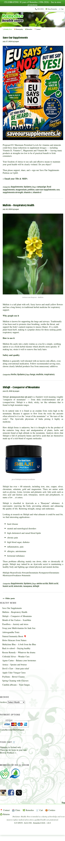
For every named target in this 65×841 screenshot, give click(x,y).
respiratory (49, 374)
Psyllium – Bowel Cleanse (13, 676)
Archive (3, 702)
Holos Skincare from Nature (14, 640)
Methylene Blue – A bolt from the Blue (19, 644)
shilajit (36, 586)
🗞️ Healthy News (7, 29)
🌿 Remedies (28, 29)
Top (63, 802)
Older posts (9, 598)
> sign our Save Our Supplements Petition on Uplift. (31, 171)
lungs (32, 374)
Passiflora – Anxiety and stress (15, 624)
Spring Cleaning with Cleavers (15, 680)
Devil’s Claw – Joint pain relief (15, 668)
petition (31, 189)
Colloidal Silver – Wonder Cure (15, 656)
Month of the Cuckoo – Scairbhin (16, 620)
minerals (18, 586)
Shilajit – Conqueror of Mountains (17, 616)
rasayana (27, 586)
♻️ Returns (5, 814)
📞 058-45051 (39, 9)
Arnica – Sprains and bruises (14, 664)
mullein (39, 374)
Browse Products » (8, 752)
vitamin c (28, 192)
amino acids (42, 583)
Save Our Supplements (12, 608)
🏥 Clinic (16, 810)
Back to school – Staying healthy (16, 648)
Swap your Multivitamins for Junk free (18, 628)
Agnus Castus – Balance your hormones (19, 660)
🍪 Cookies (50, 810)
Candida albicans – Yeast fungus (16, 684)
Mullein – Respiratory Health (14, 612)
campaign (41, 186)
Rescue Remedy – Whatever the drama (18, 652)
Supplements (17, 186)
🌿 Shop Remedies (51, 9)
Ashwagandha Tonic (11, 632)
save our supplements (45, 189)
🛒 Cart (61, 9)
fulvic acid (53, 583)
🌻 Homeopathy (18, 29)
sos (58, 189)
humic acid (8, 586)
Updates (27, 186)
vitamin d (37, 192)
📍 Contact (37, 29)
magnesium (21, 189)
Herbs (13, 374)
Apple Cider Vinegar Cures (14, 672)
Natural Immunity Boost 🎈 (14, 636)
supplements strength (13, 192)
